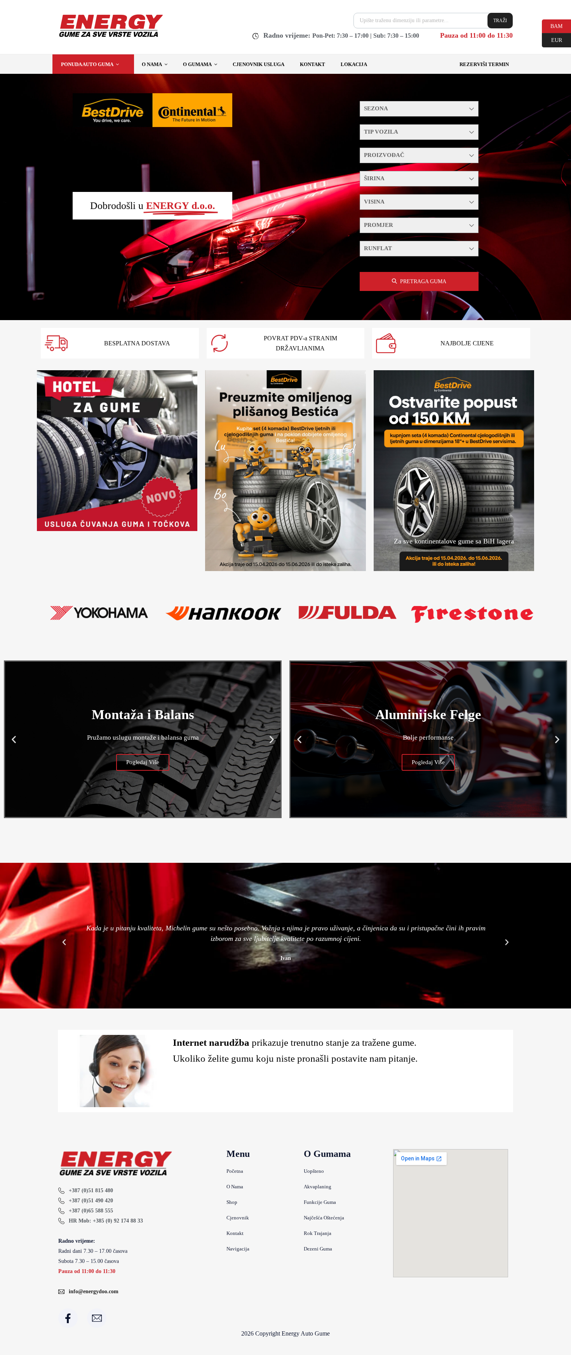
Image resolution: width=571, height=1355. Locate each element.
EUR (552, 39)
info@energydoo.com (93, 1291)
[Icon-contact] (96, 1318)
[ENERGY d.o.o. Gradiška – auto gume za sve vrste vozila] (110, 37)
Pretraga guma (423, 281)
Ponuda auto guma (87, 64)
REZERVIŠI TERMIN (484, 64)
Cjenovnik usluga (258, 64)
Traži (500, 20)
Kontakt (312, 64)
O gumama (197, 64)
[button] (14, 739)
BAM (552, 25)
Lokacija (354, 64)
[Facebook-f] (68, 1318)
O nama (152, 64)
